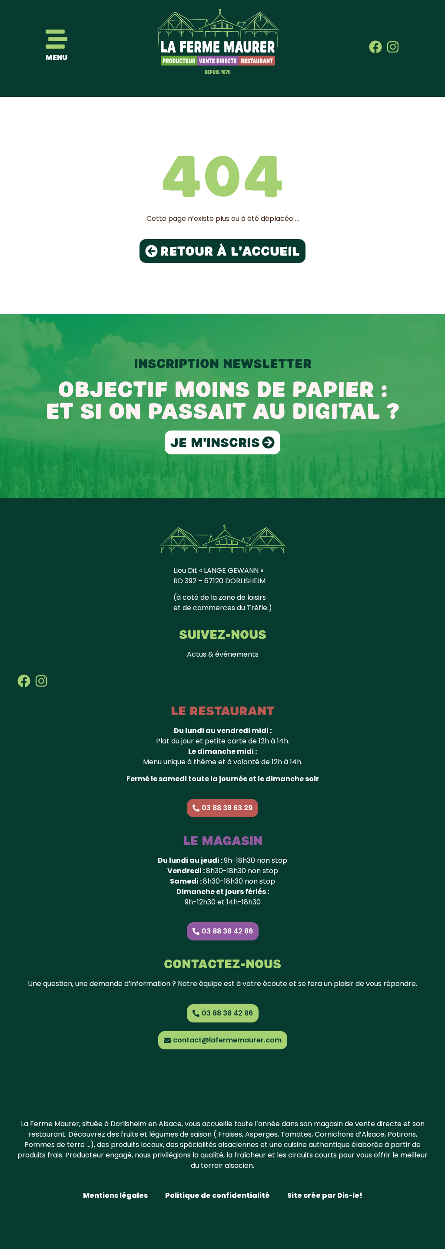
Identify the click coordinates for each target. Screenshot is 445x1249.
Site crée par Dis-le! (324, 1195)
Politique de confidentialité (217, 1195)
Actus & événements (223, 654)
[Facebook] (375, 46)
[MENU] (56, 39)
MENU (56, 57)
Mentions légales (115, 1195)
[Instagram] (392, 46)
